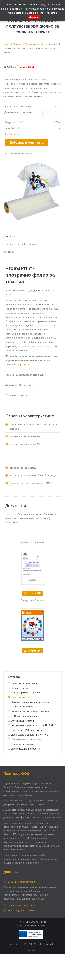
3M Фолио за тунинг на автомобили (30, 711)
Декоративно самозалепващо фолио (30, 702)
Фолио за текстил (35, 44)
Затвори (33, 17)
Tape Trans (24, 364)
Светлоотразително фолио (25, 692)
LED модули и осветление (25, 716)
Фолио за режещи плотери (25, 683)
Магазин (17, 44)
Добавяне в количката (26, 142)
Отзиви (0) (9, 251)
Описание (9, 236)
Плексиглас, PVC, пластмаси (26, 730)
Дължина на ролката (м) (18, 112)
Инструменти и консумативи (26, 739)
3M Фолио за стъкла (22, 706)
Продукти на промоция (23, 744)
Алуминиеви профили (22, 720)
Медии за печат (19, 688)
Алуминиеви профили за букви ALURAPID (33, 725)
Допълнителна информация (19, 244)
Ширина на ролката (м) (17, 106)
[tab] (32, 235)
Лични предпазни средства (25, 748)
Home (6, 44)
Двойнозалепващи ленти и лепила (29, 734)
